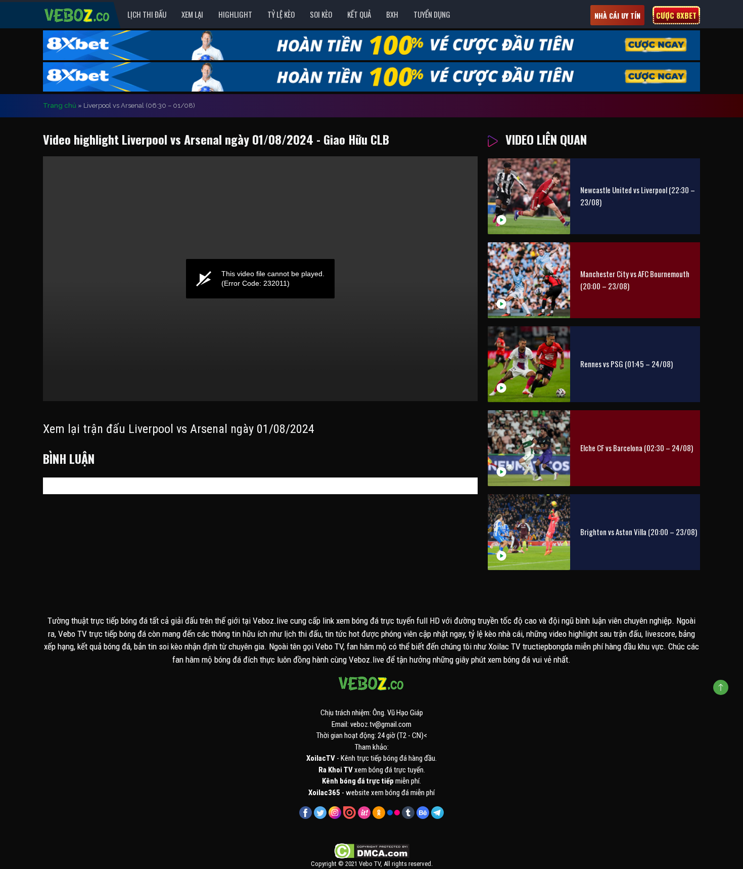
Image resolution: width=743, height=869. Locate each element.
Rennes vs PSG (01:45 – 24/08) (626, 363)
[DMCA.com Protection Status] (371, 850)
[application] (260, 278)
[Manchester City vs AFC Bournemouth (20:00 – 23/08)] (529, 280)
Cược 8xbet (676, 15)
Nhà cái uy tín (617, 15)
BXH (392, 14)
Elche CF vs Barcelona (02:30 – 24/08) (636, 447)
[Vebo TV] (77, 13)
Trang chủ (59, 105)
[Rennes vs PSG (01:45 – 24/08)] (529, 364)
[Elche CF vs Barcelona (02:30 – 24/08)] (529, 448)
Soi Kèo (321, 14)
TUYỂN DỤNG (431, 14)
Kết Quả (359, 14)
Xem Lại (192, 14)
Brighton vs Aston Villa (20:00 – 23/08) (638, 531)
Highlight (235, 14)
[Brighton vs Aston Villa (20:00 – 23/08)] (529, 532)
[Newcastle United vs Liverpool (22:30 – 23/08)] (529, 196)
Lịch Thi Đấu (146, 14)
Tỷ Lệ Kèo (281, 14)
